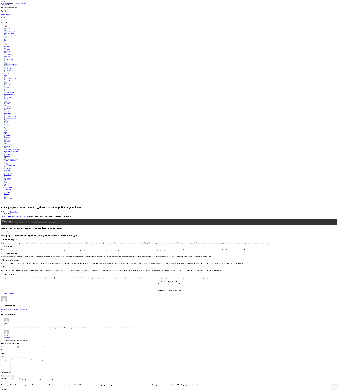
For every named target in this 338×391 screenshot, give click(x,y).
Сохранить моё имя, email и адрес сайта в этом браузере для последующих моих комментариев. (31, 360)
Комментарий (5, 372)
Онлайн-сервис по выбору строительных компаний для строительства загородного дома (29, 222)
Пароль (3, 11)
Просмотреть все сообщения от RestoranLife (15, 309)
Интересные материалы (14, 216)
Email (3, 353)
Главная (3, 216)
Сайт (2, 356)
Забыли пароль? (5, 14)
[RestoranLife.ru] (3, 1)
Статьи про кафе (9, 293)
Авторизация (5, 4)
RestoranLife (14, 212)
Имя (2, 350)
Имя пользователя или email (9, 7)
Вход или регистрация (19, 3)
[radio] (162, 287)
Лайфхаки (26, 216)
